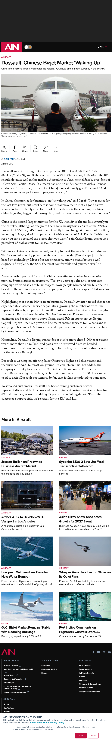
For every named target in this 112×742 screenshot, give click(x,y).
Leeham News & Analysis (15, 692)
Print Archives (85, 665)
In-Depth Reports (86, 673)
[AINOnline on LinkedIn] (109, 652)
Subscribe (45, 665)
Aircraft (6, 57)
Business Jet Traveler (13, 679)
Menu (101, 47)
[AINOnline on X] (104, 652)
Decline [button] (93, 735)
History (7, 711)
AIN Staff (9, 159)
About (6, 704)
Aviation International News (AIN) (18, 669)
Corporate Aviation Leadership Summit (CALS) (17, 687)
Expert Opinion (85, 669)
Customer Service (49, 669)
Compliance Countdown (89, 691)
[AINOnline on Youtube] (98, 652)
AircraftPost (9, 675)
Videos (82, 677)
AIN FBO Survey (11, 665)
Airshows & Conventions (90, 684)
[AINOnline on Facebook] (93, 652)
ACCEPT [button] (81, 735)
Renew (44, 673)
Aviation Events (86, 688)
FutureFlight (9, 683)
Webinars (83, 680)
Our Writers (9, 708)
